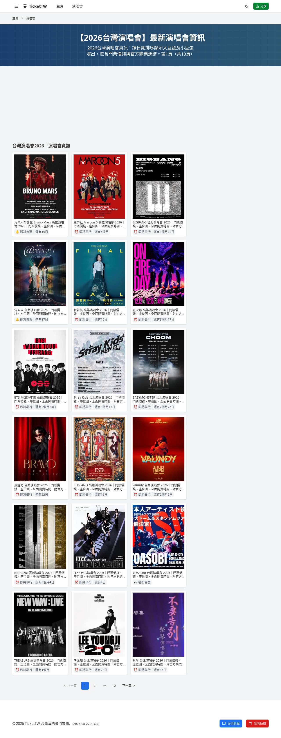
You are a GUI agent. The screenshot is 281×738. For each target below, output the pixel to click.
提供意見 (233, 723)
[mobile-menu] (16, 6)
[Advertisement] (140, 99)
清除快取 (260, 723)
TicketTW (38, 6)
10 (114, 686)
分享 (263, 6)
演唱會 (77, 6)
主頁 (59, 6)
